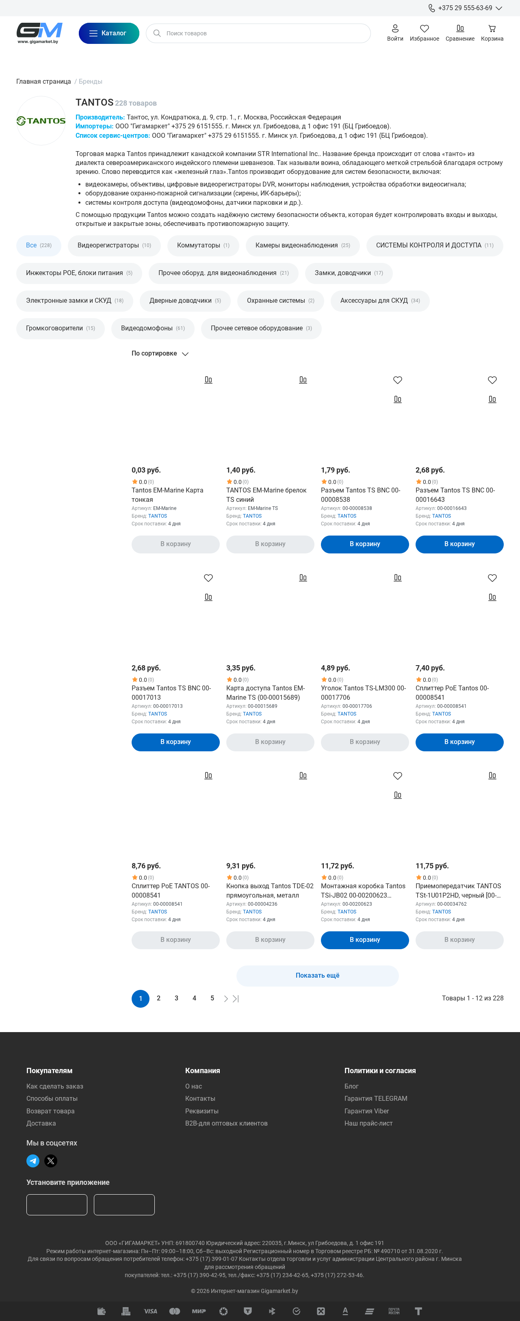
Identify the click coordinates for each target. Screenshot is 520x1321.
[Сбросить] (111, 477)
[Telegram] (32, 1160)
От (24, 386)
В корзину (175, 544)
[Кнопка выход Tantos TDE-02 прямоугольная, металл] (270, 808)
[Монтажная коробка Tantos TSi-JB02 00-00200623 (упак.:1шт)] (365, 808)
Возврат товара (50, 1111)
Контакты (200, 1098)
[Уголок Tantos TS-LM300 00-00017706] (365, 610)
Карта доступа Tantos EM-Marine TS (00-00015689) (265, 692)
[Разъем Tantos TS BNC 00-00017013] (176, 610)
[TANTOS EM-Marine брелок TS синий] (270, 413)
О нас (193, 1086)
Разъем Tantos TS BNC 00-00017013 (171, 692)
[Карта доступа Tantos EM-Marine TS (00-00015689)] (270, 610)
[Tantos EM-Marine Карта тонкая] (176, 413)
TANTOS (157, 516)
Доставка (41, 1123)
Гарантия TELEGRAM (375, 1098)
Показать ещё (318, 975)
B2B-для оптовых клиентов (226, 1123)
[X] (50, 1160)
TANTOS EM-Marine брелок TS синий (266, 494)
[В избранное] (398, 380)
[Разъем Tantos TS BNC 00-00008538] (365, 413)
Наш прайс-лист (368, 1123)
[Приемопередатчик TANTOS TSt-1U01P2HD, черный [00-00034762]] (460, 808)
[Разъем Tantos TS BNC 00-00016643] (460, 413)
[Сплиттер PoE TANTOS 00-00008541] (176, 808)
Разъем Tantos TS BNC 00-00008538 (360, 494)
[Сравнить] (208, 380)
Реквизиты (202, 1111)
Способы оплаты (52, 1098)
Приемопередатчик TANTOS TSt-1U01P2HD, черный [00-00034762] (458, 891)
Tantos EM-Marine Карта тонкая (168, 494)
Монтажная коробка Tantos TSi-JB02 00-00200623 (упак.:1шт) (363, 891)
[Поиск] (157, 33)
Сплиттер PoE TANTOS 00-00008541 (171, 890)
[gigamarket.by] (39, 33)
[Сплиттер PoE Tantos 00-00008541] (460, 610)
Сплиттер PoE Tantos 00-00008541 (452, 692)
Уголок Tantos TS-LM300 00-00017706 (363, 692)
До (75, 386)
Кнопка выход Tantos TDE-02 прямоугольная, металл (270, 890)
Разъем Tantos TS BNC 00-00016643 (455, 494)
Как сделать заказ (54, 1086)
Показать (57, 477)
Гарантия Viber (366, 1111)
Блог (351, 1086)
